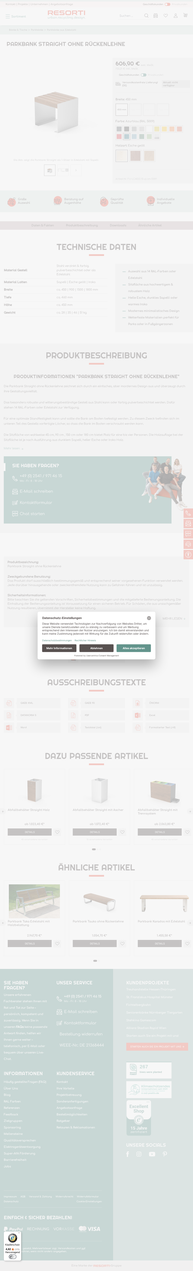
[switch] (12, 1256)
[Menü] (19, 1233)
